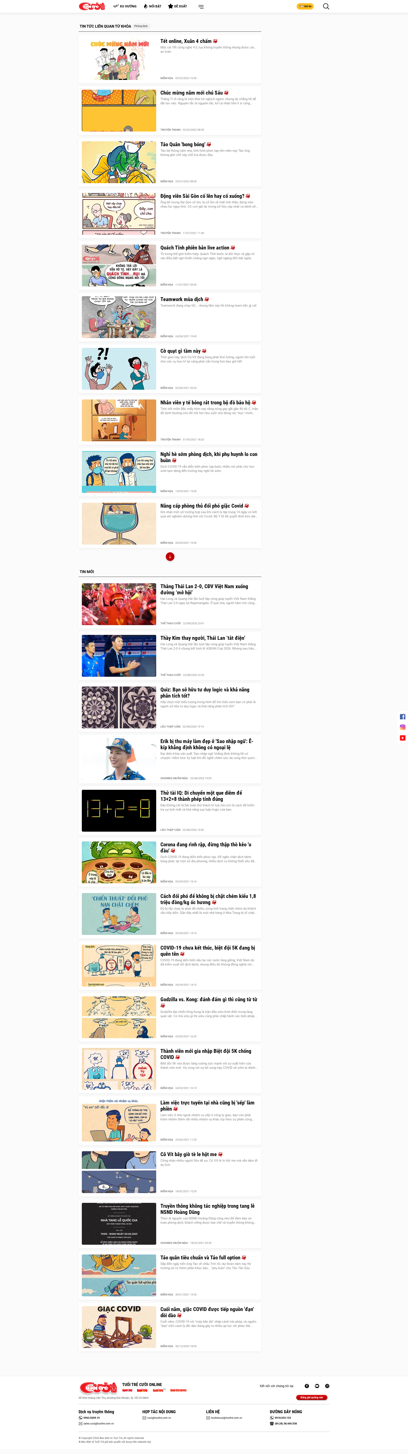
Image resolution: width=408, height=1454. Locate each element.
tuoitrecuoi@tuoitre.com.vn (226, 1417)
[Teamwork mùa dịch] (119, 317)
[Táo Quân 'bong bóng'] (119, 162)
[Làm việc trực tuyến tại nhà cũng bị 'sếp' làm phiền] (119, 1121)
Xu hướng (128, 6)
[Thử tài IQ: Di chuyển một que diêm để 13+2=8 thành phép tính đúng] (119, 811)
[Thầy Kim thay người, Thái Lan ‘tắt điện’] (119, 656)
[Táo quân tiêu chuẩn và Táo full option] (119, 1275)
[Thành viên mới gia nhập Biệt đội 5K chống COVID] (119, 1069)
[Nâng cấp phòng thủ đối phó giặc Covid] (119, 524)
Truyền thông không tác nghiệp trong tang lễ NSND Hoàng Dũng (207, 1209)
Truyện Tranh (170, 129)
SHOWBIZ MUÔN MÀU (174, 778)
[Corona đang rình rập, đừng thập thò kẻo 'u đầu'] (119, 862)
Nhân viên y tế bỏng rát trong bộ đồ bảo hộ (206, 402)
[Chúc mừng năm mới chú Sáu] (119, 111)
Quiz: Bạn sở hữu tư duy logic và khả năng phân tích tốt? (204, 693)
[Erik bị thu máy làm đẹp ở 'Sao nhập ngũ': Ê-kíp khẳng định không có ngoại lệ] (119, 759)
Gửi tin (308, 6)
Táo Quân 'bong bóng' (183, 144)
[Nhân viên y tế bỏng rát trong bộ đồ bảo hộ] (119, 420)
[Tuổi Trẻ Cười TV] (317, 1386)
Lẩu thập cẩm (170, 726)
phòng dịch (141, 26)
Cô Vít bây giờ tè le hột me (189, 1154)
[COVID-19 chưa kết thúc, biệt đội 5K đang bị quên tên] (119, 966)
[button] (200, 7)
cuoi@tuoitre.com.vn (159, 1417)
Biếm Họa (166, 78)
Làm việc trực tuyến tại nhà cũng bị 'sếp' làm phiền (207, 1106)
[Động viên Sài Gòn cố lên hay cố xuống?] (119, 214)
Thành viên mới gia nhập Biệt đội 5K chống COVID (205, 1054)
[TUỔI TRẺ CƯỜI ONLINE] (98, 1389)
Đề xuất (180, 6)
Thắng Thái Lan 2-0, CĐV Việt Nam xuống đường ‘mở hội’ (204, 589)
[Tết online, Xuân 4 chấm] (119, 59)
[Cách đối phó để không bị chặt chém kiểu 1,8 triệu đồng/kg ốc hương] (119, 914)
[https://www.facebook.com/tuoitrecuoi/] (307, 1386)
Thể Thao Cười (170, 623)
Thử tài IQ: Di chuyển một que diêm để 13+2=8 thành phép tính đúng (201, 796)
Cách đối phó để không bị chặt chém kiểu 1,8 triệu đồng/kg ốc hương (208, 899)
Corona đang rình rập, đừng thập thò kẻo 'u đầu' (205, 847)
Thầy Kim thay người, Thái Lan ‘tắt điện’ (202, 638)
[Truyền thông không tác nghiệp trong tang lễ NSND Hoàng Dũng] (119, 1224)
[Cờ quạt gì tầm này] (119, 369)
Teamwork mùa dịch (182, 299)
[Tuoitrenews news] (178, 1389)
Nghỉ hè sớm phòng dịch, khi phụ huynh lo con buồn (208, 457)
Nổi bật (155, 6)
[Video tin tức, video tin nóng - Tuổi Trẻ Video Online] (161, 1389)
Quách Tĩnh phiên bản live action (195, 248)
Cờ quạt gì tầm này (181, 351)
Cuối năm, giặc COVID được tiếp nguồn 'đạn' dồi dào (207, 1312)
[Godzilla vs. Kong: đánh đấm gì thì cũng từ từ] (119, 1017)
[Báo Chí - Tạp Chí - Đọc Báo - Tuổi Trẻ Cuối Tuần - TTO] (143, 1389)
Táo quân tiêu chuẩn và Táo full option (201, 1257)
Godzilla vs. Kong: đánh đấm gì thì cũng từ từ (208, 999)
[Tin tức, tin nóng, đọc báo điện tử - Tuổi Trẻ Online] (128, 1389)
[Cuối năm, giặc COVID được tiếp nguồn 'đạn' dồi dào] (119, 1327)
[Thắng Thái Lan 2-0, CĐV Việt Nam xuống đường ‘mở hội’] (119, 604)
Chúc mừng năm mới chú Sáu (192, 93)
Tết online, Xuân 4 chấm (186, 41)
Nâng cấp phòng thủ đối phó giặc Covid (202, 506)
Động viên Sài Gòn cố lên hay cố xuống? (203, 196)
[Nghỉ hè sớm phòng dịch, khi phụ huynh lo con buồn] (119, 472)
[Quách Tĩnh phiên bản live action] (119, 266)
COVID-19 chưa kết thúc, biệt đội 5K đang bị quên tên (207, 951)
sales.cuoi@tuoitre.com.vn (99, 1423)
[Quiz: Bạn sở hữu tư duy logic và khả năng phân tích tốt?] (119, 708)
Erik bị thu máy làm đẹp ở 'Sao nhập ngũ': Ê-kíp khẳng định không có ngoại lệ (206, 744)
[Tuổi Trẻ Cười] (327, 1386)
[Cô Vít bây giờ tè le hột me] (119, 1172)
